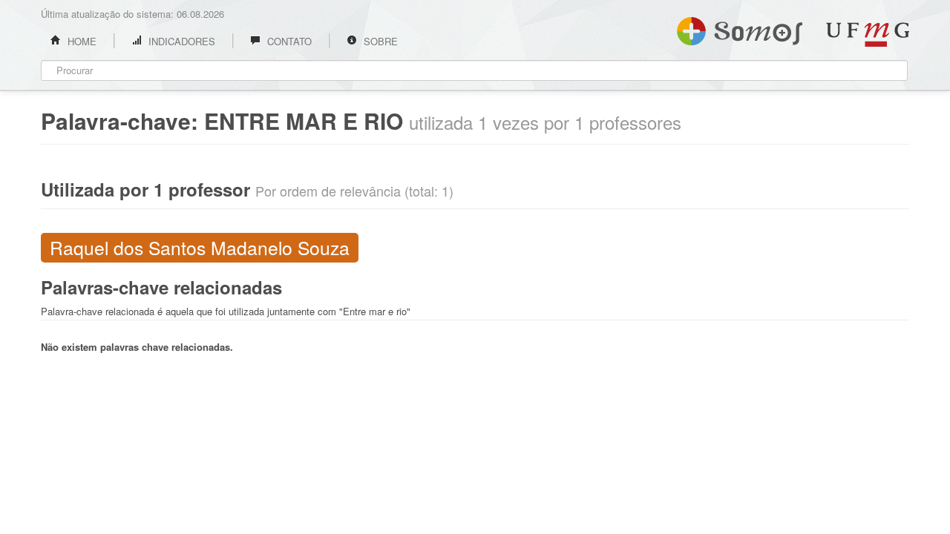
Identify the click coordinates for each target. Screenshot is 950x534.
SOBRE (379, 41)
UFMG (867, 34)
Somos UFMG (739, 28)
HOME (80, 41)
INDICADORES (180, 41)
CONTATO (288, 41)
